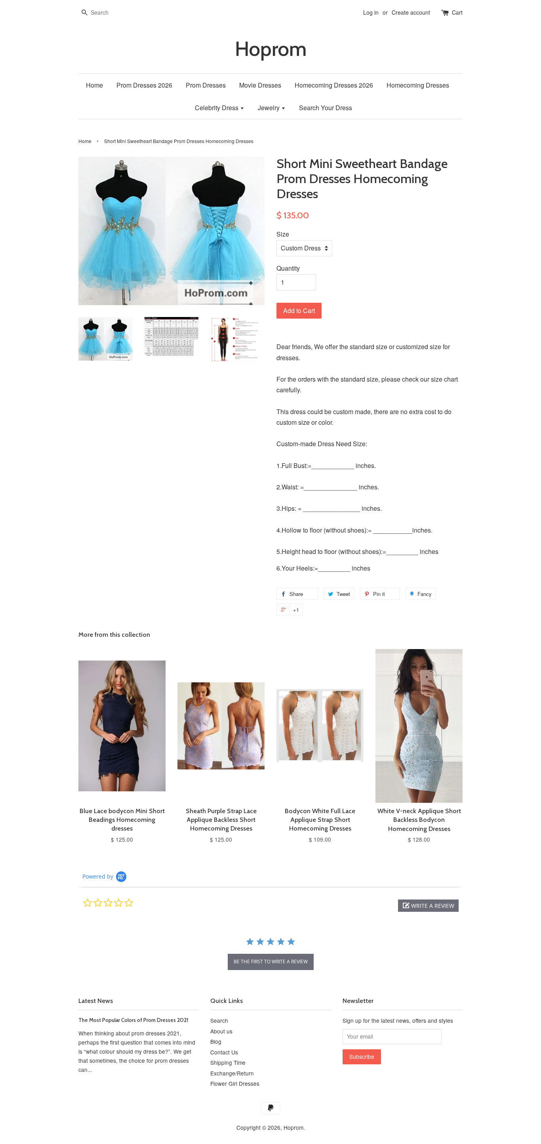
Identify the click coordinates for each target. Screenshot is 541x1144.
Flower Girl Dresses (234, 1083)
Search (219, 1020)
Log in (371, 12)
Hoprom (271, 49)
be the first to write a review (271, 961)
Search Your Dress (325, 107)
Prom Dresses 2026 (144, 85)
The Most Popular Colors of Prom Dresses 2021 (133, 1020)
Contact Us (224, 1052)
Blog (215, 1041)
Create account (411, 12)
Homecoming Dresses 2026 (334, 85)
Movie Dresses (260, 85)
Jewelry (269, 107)
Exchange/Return (232, 1073)
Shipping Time (228, 1062)
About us (221, 1031)
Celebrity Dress (217, 107)
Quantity (288, 268)
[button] (428, 906)
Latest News (95, 1001)
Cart (457, 12)
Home (94, 85)
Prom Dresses (206, 85)
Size (282, 234)
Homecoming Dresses (418, 85)
